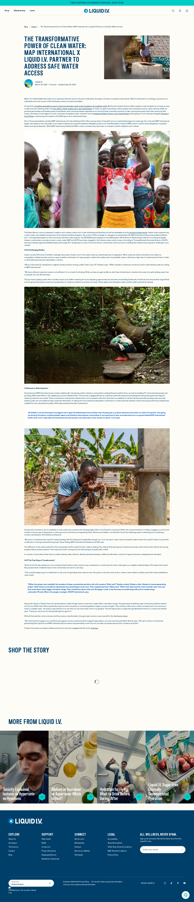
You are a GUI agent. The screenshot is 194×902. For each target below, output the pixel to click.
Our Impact (13, 843)
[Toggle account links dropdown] (180, 11)
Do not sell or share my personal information (106, 882)
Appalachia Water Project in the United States (111, 114)
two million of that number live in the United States (72, 109)
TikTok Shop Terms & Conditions (120, 847)
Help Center (46, 839)
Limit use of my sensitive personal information (79, 884)
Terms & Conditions (115, 843)
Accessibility (112, 839)
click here (94, 628)
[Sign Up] (182, 849)
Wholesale (79, 855)
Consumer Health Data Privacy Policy (76, 882)
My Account (79, 839)
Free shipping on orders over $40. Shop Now (97, 2)
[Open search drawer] (173, 11)
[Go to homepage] (97, 11)
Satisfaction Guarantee (50, 859)
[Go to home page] (26, 821)
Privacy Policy (113, 855)
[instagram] (165, 883)
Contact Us (46, 847)
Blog (10, 855)
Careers (12, 851)
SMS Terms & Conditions (117, 851)
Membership (79, 843)
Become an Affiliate (82, 851)
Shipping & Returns (49, 855)
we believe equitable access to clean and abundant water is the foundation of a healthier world (70, 106)
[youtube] (184, 883)
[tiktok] (171, 883)
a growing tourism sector (137, 233)
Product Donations (49, 851)
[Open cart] (187, 11)
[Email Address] (162, 850)
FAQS (44, 843)
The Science (13, 847)
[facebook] (178, 883)
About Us (12, 839)
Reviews (78, 847)
